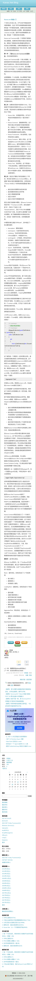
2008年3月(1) (6, 890)
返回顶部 (29, 679)
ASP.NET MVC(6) (7, 860)
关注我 (17, 642)
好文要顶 (10, 642)
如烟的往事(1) (6, 862)
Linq (4, 837)
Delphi (5, 840)
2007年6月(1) (6, 897)
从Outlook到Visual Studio (16, 670)
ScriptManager (7, 833)
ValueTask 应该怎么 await (14, 741)
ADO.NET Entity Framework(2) (11, 857)
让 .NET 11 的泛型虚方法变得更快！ (17, 736)
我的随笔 (4, 802)
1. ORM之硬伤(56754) (9, 917)
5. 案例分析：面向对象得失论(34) (12, 946)
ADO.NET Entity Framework (11, 823)
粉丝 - (12, 652)
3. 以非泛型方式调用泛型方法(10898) (13, 922)
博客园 (3, 8)
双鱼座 (11, 650)
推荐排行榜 (5, 949)
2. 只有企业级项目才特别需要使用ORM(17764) (16, 920)
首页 (11, 8)
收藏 (27, 675)
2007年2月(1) (6, 902)
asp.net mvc (6, 818)
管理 (27, 8)
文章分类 (4, 909)
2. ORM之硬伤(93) (7, 938)
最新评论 (4, 809)
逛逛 (12, 685)
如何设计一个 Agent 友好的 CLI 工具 (17, 744)
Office (4, 835)
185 (7, 764)
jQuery (5, 820)
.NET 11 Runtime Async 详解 (14, 739)
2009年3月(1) (6, 885)
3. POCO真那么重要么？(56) (10, 941)
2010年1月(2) (6, 876)
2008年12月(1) (6, 888)
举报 (30, 675)
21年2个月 (9, 760)
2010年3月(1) (6, 871)
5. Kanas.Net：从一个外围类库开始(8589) (14, 927)
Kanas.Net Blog (10, 2)
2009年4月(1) (6, 883)
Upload (5, 828)
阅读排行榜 (5, 915)
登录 (29, 683)
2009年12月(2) (6, 878)
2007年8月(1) (6, 895)
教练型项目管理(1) (7, 911)
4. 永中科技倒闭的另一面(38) (10, 943)
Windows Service (8, 825)
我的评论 (4, 805)
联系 (19, 8)
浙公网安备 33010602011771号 (16, 976)
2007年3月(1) (6, 900)
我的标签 (4, 812)
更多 (3, 842)
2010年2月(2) (6, 873)
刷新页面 (22, 679)
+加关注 (6, 657)
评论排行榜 (5, 931)
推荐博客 (9, 762)
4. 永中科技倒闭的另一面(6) (10, 961)
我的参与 (4, 807)
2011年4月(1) (6, 869)
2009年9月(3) (6, 881)
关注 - (17, 652)
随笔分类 (4, 855)
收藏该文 (24, 642)
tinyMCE (5, 830)
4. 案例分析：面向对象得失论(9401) (13, 925)
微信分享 (17, 645)
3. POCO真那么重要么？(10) (10, 959)
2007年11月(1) (6, 893)
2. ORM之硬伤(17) (7, 957)
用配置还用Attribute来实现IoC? (18, 668)
